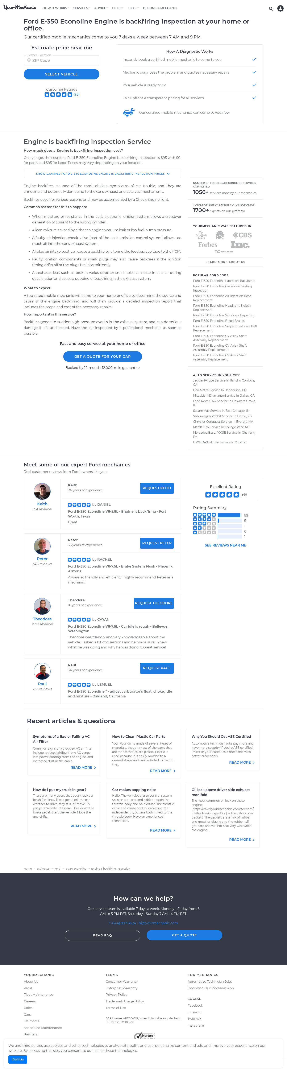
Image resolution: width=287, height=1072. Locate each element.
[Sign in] (280, 8)
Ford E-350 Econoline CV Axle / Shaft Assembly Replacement (220, 338)
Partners (30, 1034)
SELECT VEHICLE (61, 74)
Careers (30, 1001)
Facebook (195, 1005)
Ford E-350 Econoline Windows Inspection (224, 315)
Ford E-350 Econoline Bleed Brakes (219, 321)
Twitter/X (194, 1019)
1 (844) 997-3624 (123, 923)
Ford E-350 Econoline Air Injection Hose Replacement (222, 298)
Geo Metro (201, 390)
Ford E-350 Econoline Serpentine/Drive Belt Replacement (225, 328)
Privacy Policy (116, 995)
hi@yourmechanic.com (158, 923)
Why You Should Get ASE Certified (221, 737)
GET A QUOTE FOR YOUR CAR (102, 357)
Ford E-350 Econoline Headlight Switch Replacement (222, 308)
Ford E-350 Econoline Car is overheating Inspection (222, 288)
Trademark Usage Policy (125, 1001)
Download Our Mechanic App (211, 988)
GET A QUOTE (184, 935)
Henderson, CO (236, 390)
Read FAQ (102, 935)
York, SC (241, 442)
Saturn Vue (201, 411)
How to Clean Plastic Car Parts (138, 737)
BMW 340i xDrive (206, 442)
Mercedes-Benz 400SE (209, 432)
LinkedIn (194, 1012)
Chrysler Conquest (206, 422)
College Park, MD (237, 427)
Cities (28, 1008)
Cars (27, 1015)
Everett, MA (244, 422)
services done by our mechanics (233, 193)
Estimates (31, 1021)
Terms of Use (116, 1008)
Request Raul (157, 668)
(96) (76, 94)
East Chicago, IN (237, 411)
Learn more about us (225, 262)
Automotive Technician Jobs (210, 982)
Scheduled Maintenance (43, 1028)
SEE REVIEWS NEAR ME (225, 545)
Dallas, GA (247, 395)
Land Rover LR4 (204, 401)
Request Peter (157, 543)
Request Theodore (154, 603)
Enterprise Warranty (121, 988)
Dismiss (18, 1059)
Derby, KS (244, 416)
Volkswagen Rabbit (207, 416)
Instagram (196, 1025)
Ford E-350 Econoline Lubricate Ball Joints (224, 281)
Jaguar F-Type (203, 380)
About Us (31, 982)
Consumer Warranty (122, 982)
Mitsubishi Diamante (208, 395)
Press (28, 988)
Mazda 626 (201, 427)
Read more (82, 768)
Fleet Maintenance (38, 995)
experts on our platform (227, 211)
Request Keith (157, 488)
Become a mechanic (160, 8)
